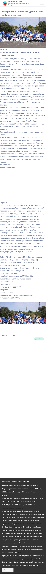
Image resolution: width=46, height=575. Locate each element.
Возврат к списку (8, 335)
